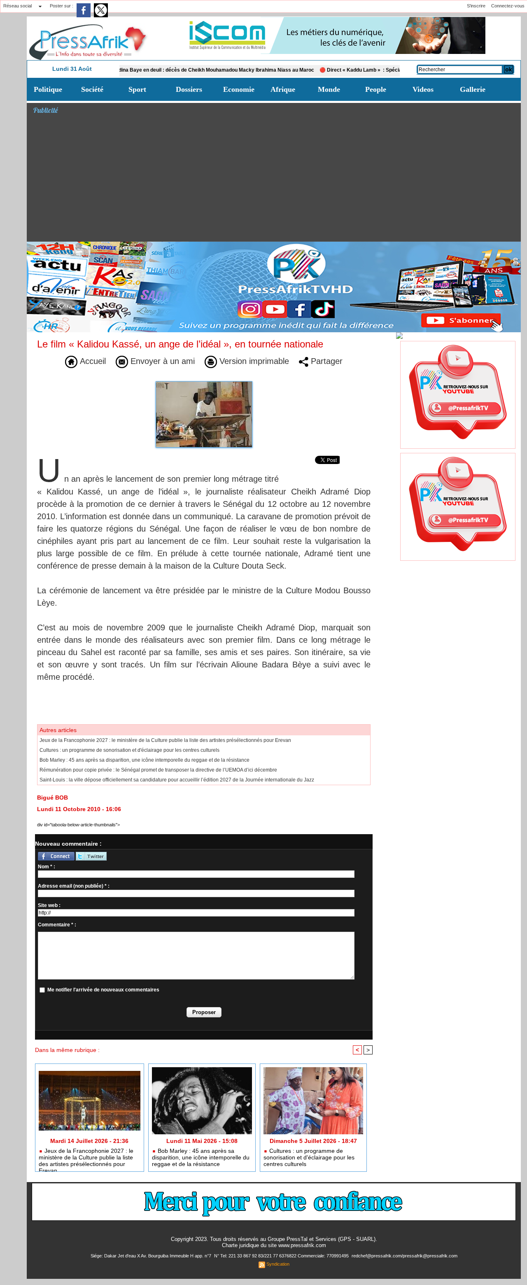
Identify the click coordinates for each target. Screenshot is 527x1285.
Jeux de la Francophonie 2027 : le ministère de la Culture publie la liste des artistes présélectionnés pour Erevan (165, 740)
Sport (137, 89)
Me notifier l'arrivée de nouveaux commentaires (103, 990)
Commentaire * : (57, 925)
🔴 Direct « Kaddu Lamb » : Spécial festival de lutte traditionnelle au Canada (378, 70)
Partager (325, 361)
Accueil (91, 361)
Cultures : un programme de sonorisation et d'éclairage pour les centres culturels (129, 750)
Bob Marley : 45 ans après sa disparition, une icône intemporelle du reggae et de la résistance (145, 760)
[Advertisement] (277, 179)
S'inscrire (476, 5)
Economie (238, 89)
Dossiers (189, 89)
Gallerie (472, 89)
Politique (48, 89)
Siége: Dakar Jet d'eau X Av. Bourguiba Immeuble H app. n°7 (151, 1255)
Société (92, 89)
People (375, 89)
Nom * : (46, 867)
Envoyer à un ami (161, 361)
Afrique (282, 89)
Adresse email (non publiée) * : (74, 886)
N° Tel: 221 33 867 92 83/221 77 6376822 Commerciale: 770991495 (282, 1255)
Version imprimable (253, 361)
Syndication (277, 1264)
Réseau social (17, 5)
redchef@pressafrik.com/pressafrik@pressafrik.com (404, 1255)
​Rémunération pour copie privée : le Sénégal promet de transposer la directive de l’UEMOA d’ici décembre (158, 770)
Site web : (49, 905)
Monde (329, 89)
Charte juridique (240, 1245)
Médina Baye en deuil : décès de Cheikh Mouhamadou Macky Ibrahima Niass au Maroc (182, 70)
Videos (423, 89)
